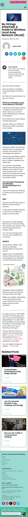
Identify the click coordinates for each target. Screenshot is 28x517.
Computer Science (13, 335)
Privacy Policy (23, 515)
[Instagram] (7, 503)
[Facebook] (3, 503)
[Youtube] (14, 503)
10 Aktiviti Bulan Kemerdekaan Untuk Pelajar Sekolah (12, 371)
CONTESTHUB (14, 346)
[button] (25, 7)
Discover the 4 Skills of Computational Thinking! (13, 435)
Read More (6, 377)
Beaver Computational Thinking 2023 (12, 338)
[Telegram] (18, 503)
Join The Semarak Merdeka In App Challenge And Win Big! (13, 403)
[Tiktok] (10, 503)
